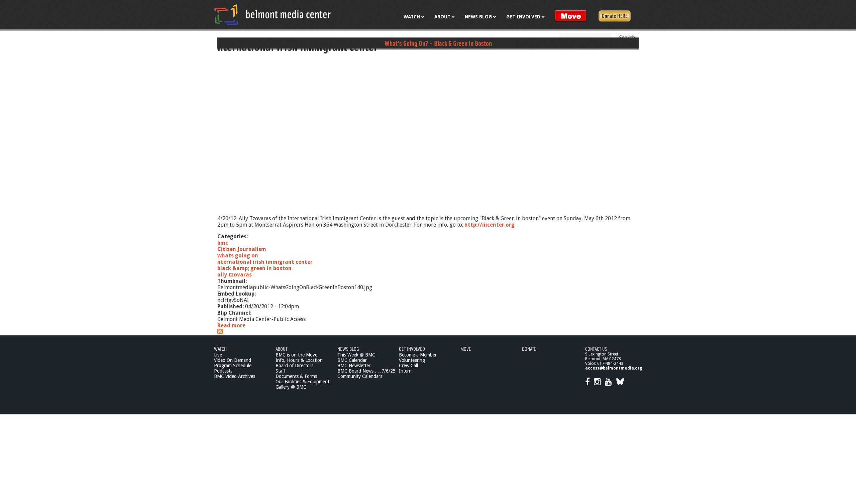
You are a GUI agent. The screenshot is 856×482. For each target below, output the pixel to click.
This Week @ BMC (356, 354)
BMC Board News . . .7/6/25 (366, 371)
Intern (405, 371)
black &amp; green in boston (254, 268)
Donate (529, 348)
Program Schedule (232, 365)
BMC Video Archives (234, 376)
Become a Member (418, 354)
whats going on (237, 255)
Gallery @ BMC (291, 387)
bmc (222, 243)
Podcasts (223, 371)
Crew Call (408, 365)
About (282, 348)
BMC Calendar (352, 360)
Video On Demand (232, 360)
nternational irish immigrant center (265, 262)
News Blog (348, 348)
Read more (231, 325)
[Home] (272, 14)
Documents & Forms (296, 376)
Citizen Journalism (241, 249)
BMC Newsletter (353, 365)
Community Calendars (359, 376)
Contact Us (596, 348)
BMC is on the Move (296, 354)
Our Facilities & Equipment (302, 381)
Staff (281, 371)
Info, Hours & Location (299, 360)
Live (218, 354)
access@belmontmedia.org (613, 368)
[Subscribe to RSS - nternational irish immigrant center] (220, 332)
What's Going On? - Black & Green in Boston (438, 43)
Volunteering (412, 360)
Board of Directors (294, 365)
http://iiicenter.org (489, 225)
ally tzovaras (234, 274)
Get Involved (412, 348)
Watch (220, 348)
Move (465, 348)
